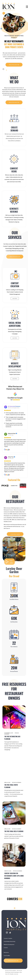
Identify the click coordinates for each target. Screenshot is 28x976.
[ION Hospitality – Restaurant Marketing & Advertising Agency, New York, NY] (8, 6)
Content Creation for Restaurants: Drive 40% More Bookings (14, 875)
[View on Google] (5, 434)
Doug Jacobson (17, 782)
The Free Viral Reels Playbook (13, 831)
